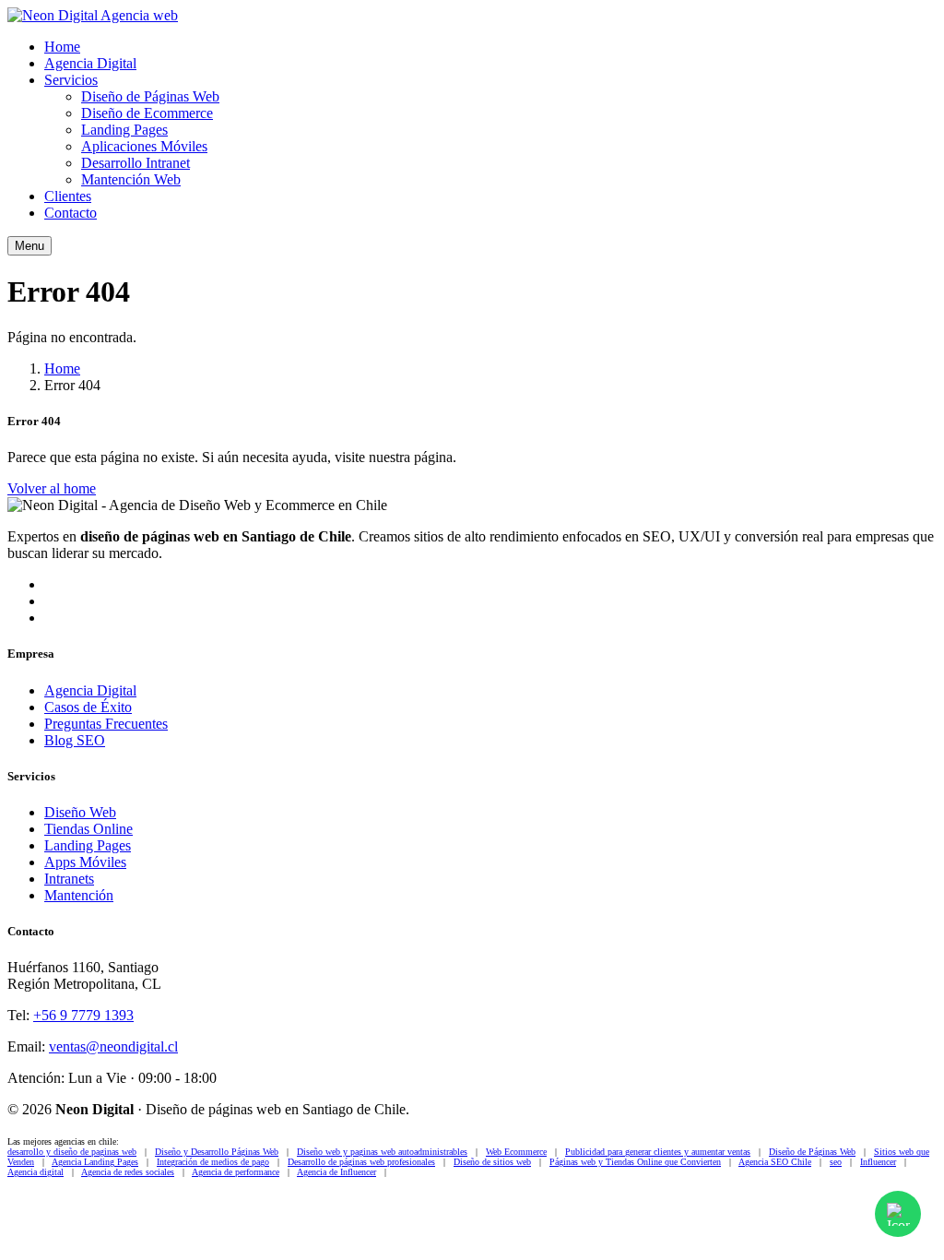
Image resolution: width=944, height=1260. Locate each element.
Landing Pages (124, 129)
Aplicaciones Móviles (144, 146)
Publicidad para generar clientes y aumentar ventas (657, 1152)
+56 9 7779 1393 (83, 1015)
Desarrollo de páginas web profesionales (361, 1162)
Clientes (67, 196)
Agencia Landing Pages (95, 1162)
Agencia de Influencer (336, 1172)
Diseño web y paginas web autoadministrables (382, 1152)
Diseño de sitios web (492, 1162)
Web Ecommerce (516, 1152)
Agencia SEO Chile (774, 1162)
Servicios (71, 80)
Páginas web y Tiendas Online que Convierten (635, 1162)
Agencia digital (35, 1172)
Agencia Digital (90, 63)
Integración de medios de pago (213, 1162)
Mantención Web (131, 179)
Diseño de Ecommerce (147, 113)
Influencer (878, 1162)
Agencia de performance (235, 1172)
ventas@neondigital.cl (113, 1046)
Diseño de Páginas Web (150, 96)
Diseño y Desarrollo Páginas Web (216, 1152)
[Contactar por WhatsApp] (898, 1214)
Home (62, 46)
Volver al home (51, 488)
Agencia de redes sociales (127, 1172)
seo (836, 1162)
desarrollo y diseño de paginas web (71, 1152)
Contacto (70, 212)
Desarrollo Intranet (135, 163)
